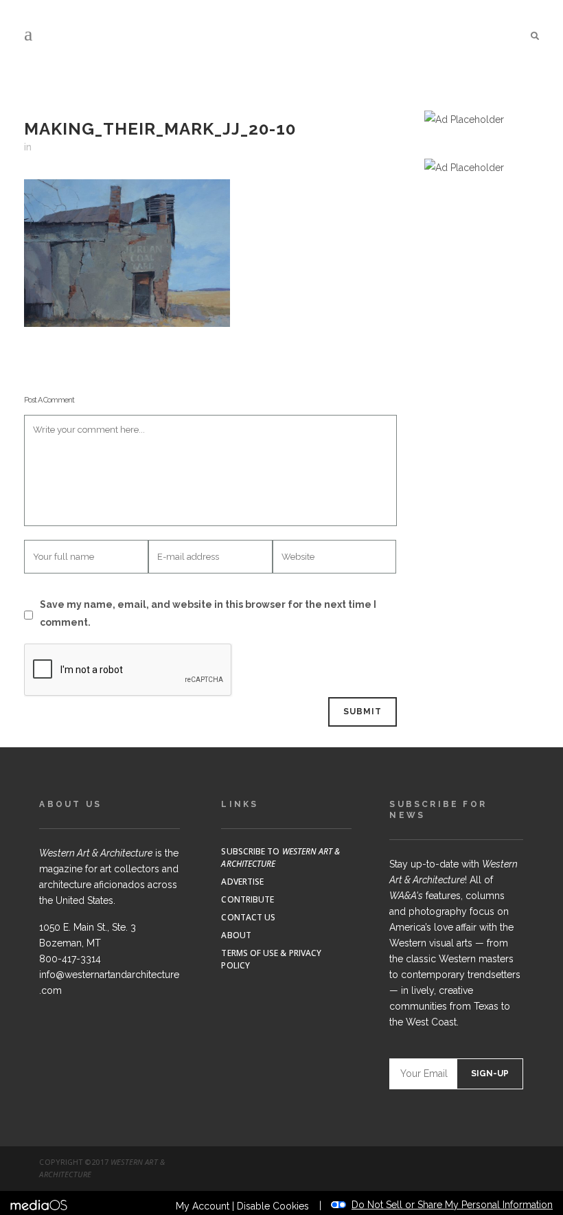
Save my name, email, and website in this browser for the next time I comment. (208, 613)
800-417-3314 (70, 958)
